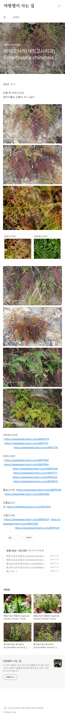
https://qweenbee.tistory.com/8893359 (26, 519)
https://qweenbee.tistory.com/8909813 (35, 481)
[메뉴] (59, 6)
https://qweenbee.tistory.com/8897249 (37, 527)
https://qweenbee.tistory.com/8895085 (27, 494)
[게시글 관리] (18, 537)
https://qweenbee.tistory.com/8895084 (26, 464)
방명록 (16, 17)
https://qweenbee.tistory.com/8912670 (29, 506)
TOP (59, 709)
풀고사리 (10, 571)
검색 (52, 6)
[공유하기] (14, 537)
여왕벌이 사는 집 (19, 6)
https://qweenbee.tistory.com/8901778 (36, 447)
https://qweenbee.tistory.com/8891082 (26, 460)
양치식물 (22, 550)
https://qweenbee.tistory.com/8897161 (26, 443)
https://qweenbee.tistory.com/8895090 (38, 489)
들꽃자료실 (11, 550)
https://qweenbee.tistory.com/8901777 (35, 472)
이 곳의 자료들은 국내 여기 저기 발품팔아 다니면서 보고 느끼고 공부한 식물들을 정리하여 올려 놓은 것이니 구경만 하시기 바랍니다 (26, 668)
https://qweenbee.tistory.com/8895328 (35, 468)
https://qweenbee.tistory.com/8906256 (35, 477)
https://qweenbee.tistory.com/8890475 (26, 439)
